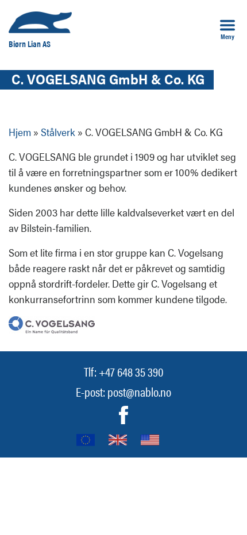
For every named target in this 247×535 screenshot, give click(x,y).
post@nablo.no (139, 391)
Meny (227, 35)
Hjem (20, 132)
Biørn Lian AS (30, 43)
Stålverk (58, 132)
